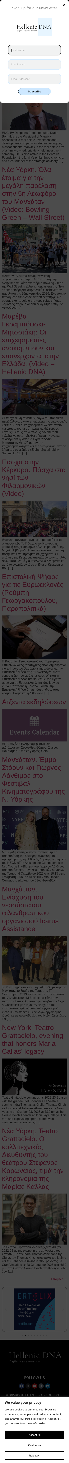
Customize (34, 1445)
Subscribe (34, 91)
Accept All (34, 1434)
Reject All (34, 1455)
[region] (34, 1430)
